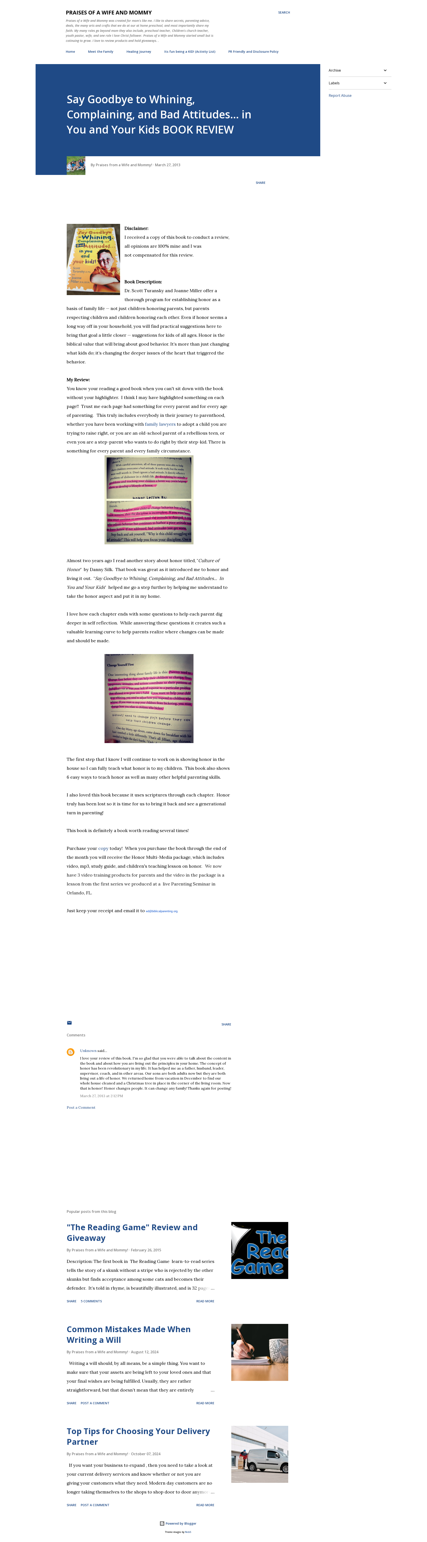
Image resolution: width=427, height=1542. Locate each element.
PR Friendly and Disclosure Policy (253, 51)
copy (103, 848)
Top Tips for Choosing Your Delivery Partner (138, 1436)
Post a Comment (81, 1107)
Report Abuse (340, 95)
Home (70, 51)
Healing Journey (139, 51)
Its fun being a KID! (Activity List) (189, 51)
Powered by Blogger (180, 1523)
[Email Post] (69, 1024)
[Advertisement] (142, 1154)
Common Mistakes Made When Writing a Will (129, 1334)
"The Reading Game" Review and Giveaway (132, 1232)
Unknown (88, 1050)
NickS (188, 1532)
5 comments (91, 1301)
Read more (205, 1301)
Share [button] (261, 182)
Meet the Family (100, 51)
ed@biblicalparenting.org (161, 911)
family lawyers (160, 424)
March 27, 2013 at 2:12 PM (101, 1096)
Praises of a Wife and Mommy (109, 12)
